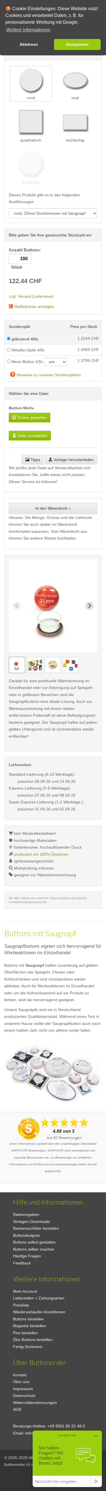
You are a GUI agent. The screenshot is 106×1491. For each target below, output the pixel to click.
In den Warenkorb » (53, 508)
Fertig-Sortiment (27, 1346)
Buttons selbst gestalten (34, 1242)
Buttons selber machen (33, 1249)
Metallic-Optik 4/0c (27, 350)
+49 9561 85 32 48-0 (66, 1426)
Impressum (23, 1388)
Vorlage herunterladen (73, 459)
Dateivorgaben (26, 1214)
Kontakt (20, 1375)
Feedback (22, 1263)
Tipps (34, 459)
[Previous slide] (17, 606)
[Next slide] (89, 606)
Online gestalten (31, 417)
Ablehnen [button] (29, 44)
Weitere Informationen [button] (28, 29)
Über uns (21, 1381)
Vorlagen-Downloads (31, 1221)
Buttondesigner (26, 1235)
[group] (17, 665)
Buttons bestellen (28, 1319)
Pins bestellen (25, 1333)
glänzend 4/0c (24, 339)
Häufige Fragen (27, 1256)
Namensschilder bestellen (36, 1228)
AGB (17, 1409)
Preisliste (21, 1305)
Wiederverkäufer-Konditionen (39, 1312)
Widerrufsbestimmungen (35, 1402)
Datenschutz (24, 1395)
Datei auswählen (31, 435)
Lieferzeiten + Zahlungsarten (38, 1298)
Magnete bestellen (29, 1325)
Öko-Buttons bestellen (33, 1339)
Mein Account (25, 1291)
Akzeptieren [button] (77, 44)
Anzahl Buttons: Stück (25, 258)
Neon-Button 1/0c (26, 361)
